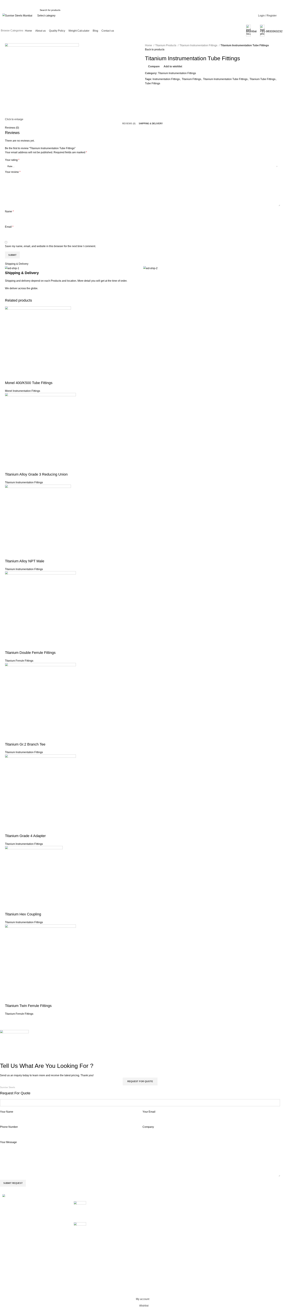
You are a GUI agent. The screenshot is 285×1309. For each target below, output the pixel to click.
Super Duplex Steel (156, 1283)
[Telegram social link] (163, 91)
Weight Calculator (202, 1221)
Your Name (6, 1111)
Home (149, 45)
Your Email (148, 1111)
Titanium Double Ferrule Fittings (30, 653)
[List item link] (35, 1233)
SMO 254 (150, 1270)
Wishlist (244, 1209)
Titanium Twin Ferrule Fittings (28, 1006)
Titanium (150, 1289)
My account (246, 1203)
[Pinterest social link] (155, 91)
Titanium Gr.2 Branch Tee (25, 744)
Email (9, 226)
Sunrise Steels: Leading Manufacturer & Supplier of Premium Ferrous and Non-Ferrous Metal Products (112, 1228)
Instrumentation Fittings (166, 79)
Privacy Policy (248, 1221)
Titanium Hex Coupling (23, 914)
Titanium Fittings (191, 79)
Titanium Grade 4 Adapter (25, 836)
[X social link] (151, 91)
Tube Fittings (152, 83)
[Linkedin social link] (159, 91)
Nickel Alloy (152, 1264)
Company (148, 1126)
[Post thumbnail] (80, 1209)
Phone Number (9, 1126)
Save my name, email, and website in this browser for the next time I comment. (50, 246)
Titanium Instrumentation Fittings (198, 45)
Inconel (149, 1245)
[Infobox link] (142, 18)
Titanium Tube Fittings (262, 79)
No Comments (117, 1215)
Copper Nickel (153, 1227)
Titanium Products (166, 45)
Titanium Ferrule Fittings (19, 660)
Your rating (12, 160)
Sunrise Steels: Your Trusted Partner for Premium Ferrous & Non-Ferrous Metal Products (112, 1207)
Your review (12, 172)
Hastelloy (150, 1239)
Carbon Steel (152, 1221)
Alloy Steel (151, 1209)
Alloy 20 (150, 1203)
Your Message (8, 1142)
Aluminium (151, 1215)
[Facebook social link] (148, 91)
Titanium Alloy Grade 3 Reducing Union (36, 474)
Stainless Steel (154, 1276)
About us (197, 1209)
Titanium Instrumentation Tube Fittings (225, 79)
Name (9, 211)
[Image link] (17, 1196)
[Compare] (9, 376)
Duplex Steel (152, 1233)
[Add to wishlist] (27, 376)
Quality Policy (200, 1215)
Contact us (198, 1233)
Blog (195, 1227)
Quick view (18, 376)
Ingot (148, 1252)
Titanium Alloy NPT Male (24, 561)
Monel (148, 1258)
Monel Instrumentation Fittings (22, 390)
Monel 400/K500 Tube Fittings (28, 383)
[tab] (128, 123)
